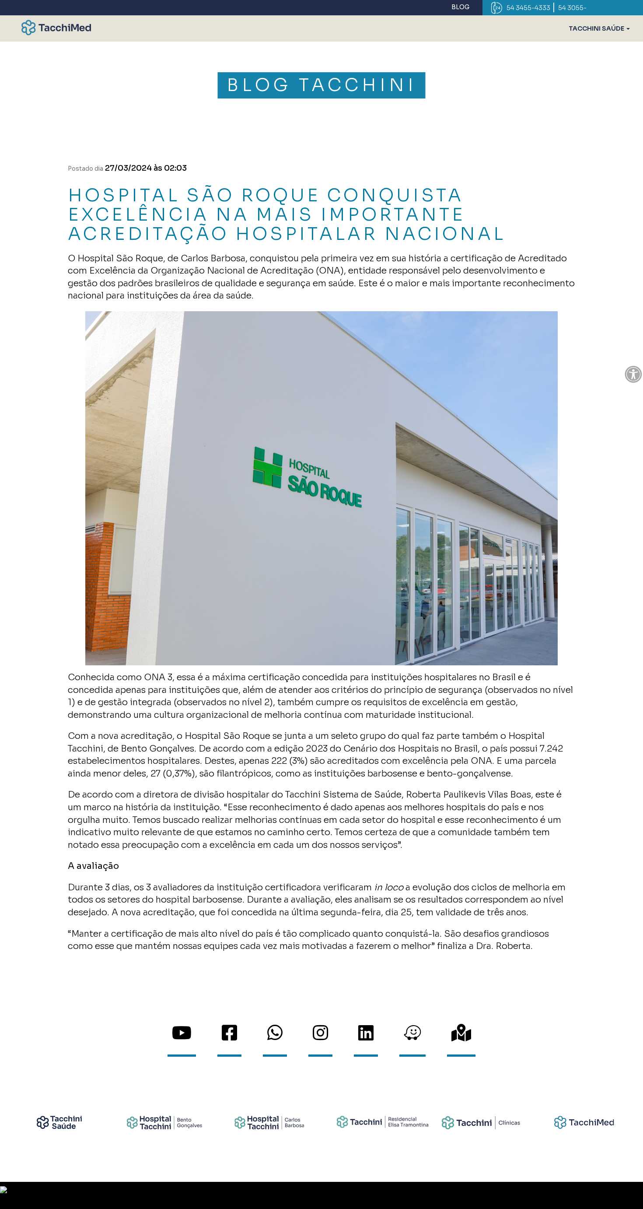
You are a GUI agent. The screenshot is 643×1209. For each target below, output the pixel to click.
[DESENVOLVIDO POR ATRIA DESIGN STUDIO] (321, 1195)
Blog (460, 7)
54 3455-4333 (528, 8)
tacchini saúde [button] (597, 28)
